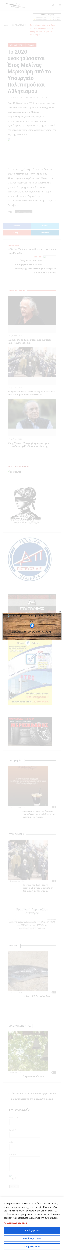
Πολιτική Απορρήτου (15, 1222)
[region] (32, 1225)
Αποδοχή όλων (32, 1230)
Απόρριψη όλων (32, 1246)
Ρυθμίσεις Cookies (32, 1238)
